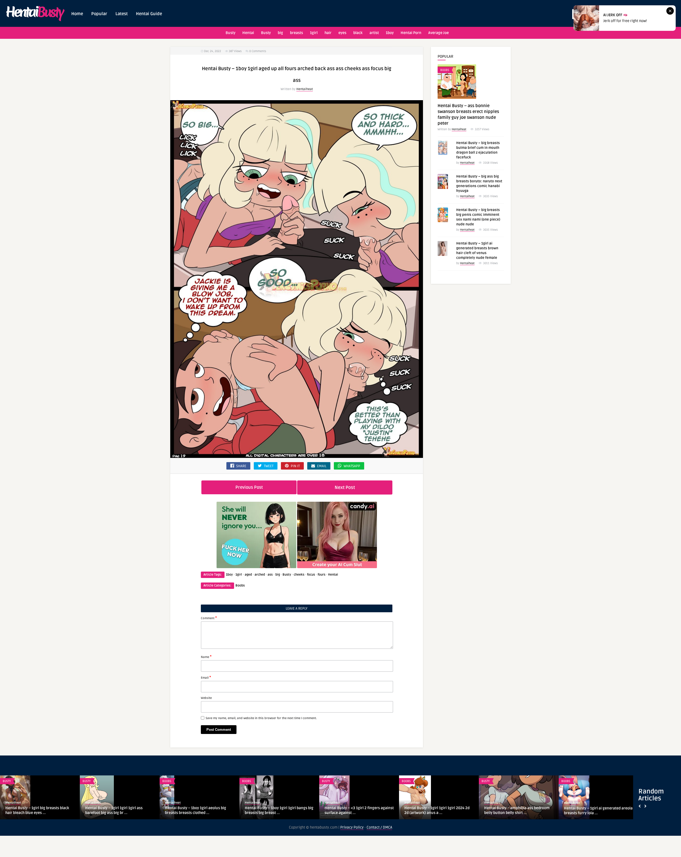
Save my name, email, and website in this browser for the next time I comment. (261, 718)
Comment (209, 617)
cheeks (299, 575)
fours (321, 575)
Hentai (248, 33)
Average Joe (438, 33)
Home (77, 13)
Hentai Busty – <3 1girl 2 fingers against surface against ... (39, 810)
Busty (230, 33)
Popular (99, 13)
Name (206, 656)
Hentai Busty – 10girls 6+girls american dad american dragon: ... (359, 810)
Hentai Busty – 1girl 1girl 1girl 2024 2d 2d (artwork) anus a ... (117, 810)
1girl (314, 33)
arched (260, 575)
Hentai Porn (411, 33)
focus (311, 575)
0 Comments (257, 51)
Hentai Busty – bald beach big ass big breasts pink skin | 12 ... (436, 810)
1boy (390, 33)
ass (270, 575)
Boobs (240, 586)
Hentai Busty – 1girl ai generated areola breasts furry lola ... (279, 810)
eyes (342, 33)
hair (328, 33)
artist (374, 33)
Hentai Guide (149, 13)
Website (206, 698)
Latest (121, 13)
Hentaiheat (304, 89)
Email (206, 677)
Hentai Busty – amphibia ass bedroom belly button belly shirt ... (197, 810)
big (280, 33)
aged (248, 575)
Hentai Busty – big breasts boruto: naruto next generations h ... (593, 810)
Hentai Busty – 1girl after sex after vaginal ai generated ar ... (513, 810)
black (358, 33)
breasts (296, 33)
